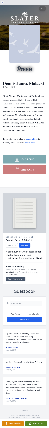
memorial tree (32, 138)
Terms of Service (31, 417)
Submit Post (24, 319)
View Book (12, 245)
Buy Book (24, 245)
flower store (30, 142)
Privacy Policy (17, 417)
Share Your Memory (15, 279)
